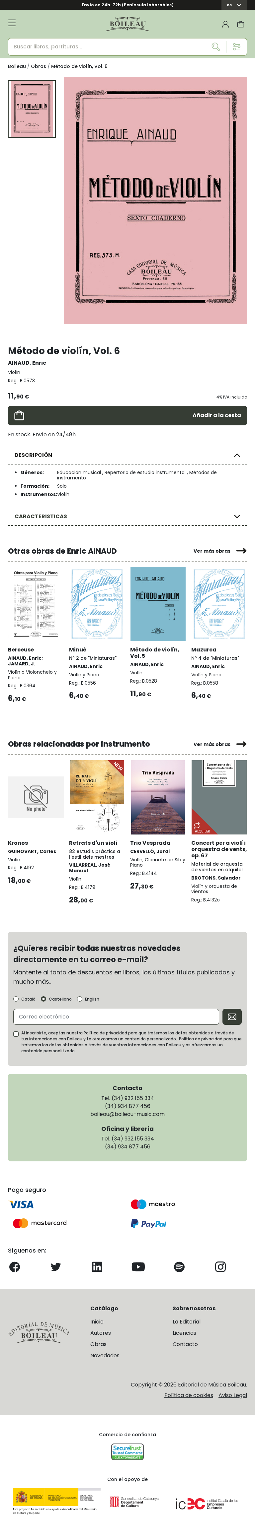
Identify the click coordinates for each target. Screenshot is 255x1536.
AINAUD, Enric (27, 363)
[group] (155, 200)
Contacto (185, 1344)
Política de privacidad (200, 1039)
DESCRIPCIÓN (33, 455)
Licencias (184, 1333)
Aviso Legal (232, 1395)
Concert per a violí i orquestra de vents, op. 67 (219, 849)
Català (28, 999)
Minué (77, 649)
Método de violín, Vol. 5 (154, 653)
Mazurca (203, 649)
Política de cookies (188, 1395)
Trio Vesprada (150, 843)
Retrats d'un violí (93, 843)
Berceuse (21, 649)
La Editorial (187, 1321)
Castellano (60, 999)
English (92, 999)
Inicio (97, 1321)
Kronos (18, 843)
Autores (100, 1333)
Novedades (105, 1355)
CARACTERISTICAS (41, 516)
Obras (98, 1344)
